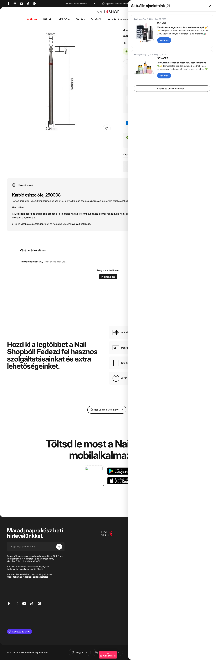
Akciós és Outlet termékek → (172, 88)
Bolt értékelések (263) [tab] (56, 261)
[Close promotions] (210, 6)
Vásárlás (164, 40)
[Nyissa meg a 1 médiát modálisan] (59, 81)
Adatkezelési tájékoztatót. (35, 577)
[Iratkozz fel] (59, 547)
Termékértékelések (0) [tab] (32, 261)
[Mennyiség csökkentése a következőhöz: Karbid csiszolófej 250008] (126, 64)
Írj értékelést (108, 276)
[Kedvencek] (107, 128)
